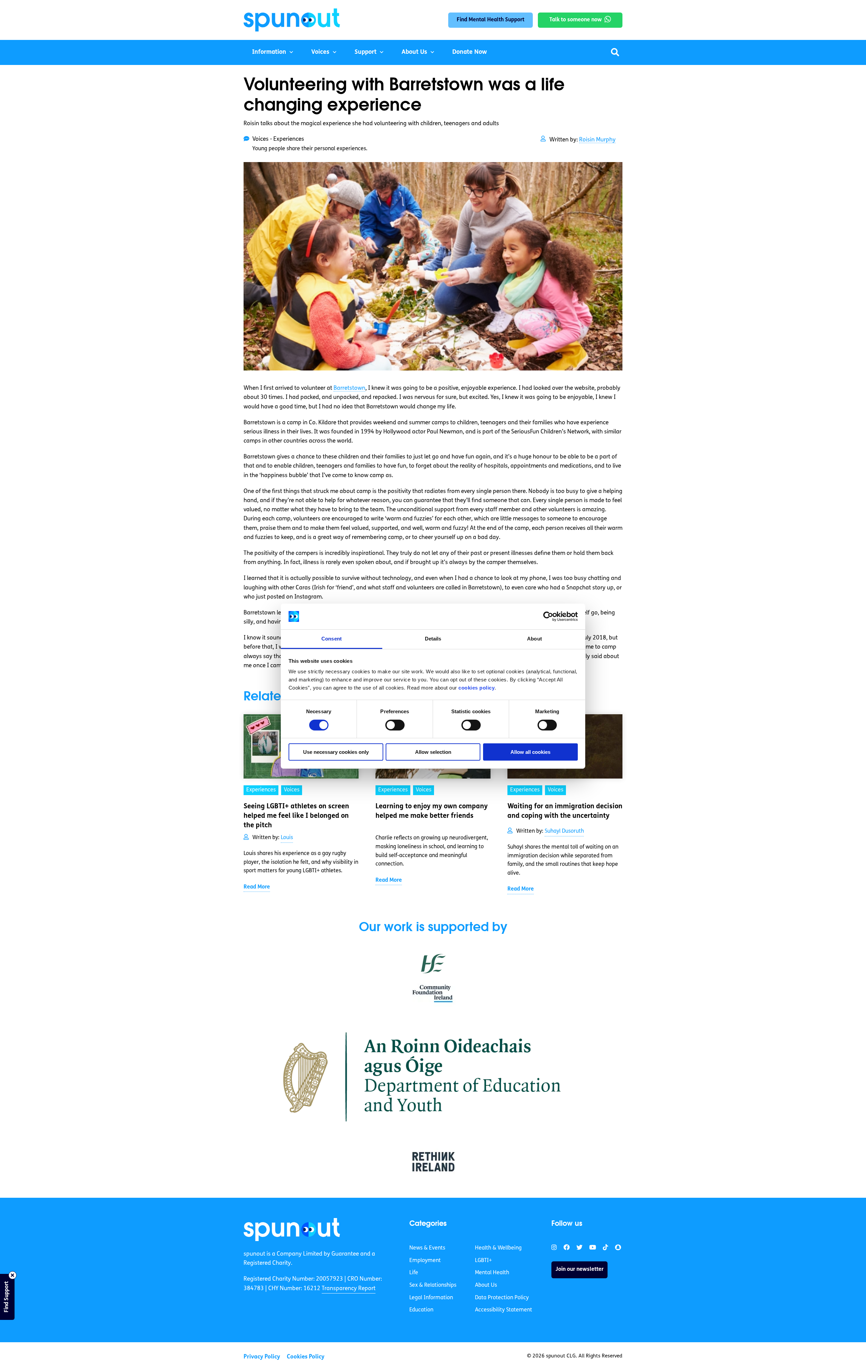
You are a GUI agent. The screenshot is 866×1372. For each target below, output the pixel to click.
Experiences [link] (261, 790)
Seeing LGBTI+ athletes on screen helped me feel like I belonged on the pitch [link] (296, 816)
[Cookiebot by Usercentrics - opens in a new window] (548, 616)
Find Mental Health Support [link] (490, 20)
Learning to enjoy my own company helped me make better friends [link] (431, 811)
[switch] (395, 725)
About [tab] (534, 639)
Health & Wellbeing (498, 1248)
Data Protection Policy (502, 1298)
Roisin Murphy (597, 140)
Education (421, 1310)
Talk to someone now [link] (575, 20)
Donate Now (469, 52)
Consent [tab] (331, 639)
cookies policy (476, 688)
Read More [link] (257, 887)
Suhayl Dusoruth (564, 831)
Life (413, 1273)
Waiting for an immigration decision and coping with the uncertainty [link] (564, 811)
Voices (320, 52)
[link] (292, 1229)
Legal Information (431, 1298)
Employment (425, 1260)
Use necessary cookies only (336, 752)
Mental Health (492, 1273)
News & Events (427, 1248)
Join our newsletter (579, 1269)
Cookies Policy (305, 1357)
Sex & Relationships (432, 1285)
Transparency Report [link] (348, 1288)
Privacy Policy (262, 1357)
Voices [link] (291, 790)
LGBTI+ (483, 1260)
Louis (287, 837)
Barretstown (349, 388)
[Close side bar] (12, 1275)
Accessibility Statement (503, 1310)
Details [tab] (433, 639)
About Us (414, 52)
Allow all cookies (530, 752)
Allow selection (433, 752)
